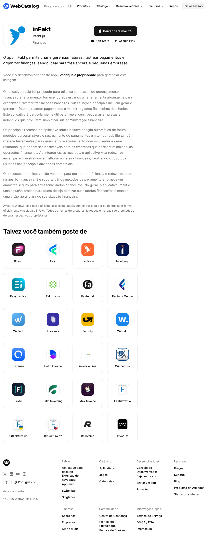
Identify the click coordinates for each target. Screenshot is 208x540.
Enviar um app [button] (146, 482)
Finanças (39, 42)
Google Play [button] (127, 40)
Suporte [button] (179, 474)
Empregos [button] (69, 522)
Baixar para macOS (117, 31)
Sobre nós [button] (69, 515)
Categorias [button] (106, 481)
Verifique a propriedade (78, 75)
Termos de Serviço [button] (149, 515)
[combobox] (24, 482)
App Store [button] (102, 40)
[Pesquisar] (70, 6)
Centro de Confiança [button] (113, 515)
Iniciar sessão (193, 6)
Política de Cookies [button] (112, 530)
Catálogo (102, 6)
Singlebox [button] (69, 497)
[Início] (21, 6)
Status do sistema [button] (186, 494)
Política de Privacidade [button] (107, 524)
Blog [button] (177, 481)
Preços (173, 6)
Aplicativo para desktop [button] (72, 469)
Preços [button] (178, 468)
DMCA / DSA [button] (145, 522)
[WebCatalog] (6, 462)
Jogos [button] (103, 474)
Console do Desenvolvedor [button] (147, 469)
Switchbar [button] (69, 490)
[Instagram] (24, 474)
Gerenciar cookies (13, 491)
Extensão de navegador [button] (70, 477)
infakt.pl (38, 36)
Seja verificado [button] (147, 476)
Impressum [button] (144, 528)
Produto (82, 6)
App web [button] (68, 484)
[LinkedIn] (11, 474)
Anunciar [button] (143, 489)
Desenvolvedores (128, 6)
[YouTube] (18, 474)
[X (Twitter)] (4, 474)
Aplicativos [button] (107, 468)
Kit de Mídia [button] (70, 528)
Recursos (154, 6)
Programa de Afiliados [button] (189, 487)
